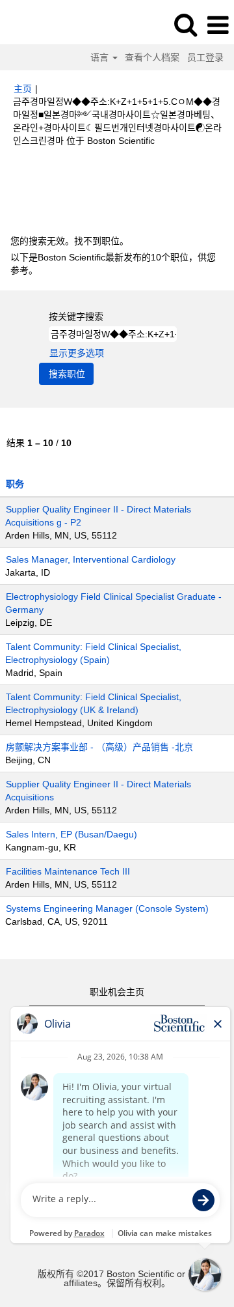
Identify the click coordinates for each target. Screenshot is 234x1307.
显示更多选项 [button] (76, 353)
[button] (218, 25)
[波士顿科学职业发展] (46, 25)
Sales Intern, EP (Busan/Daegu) (71, 834)
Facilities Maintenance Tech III (68, 871)
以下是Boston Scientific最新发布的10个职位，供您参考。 (113, 263)
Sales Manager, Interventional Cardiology (91, 559)
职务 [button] (15, 484)
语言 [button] (100, 57)
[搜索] (185, 24)
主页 (23, 88)
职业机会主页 (117, 992)
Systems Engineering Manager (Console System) (107, 908)
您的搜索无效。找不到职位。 (69, 241)
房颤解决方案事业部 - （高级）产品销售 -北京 (99, 747)
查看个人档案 (152, 57)
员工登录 (205, 57)
